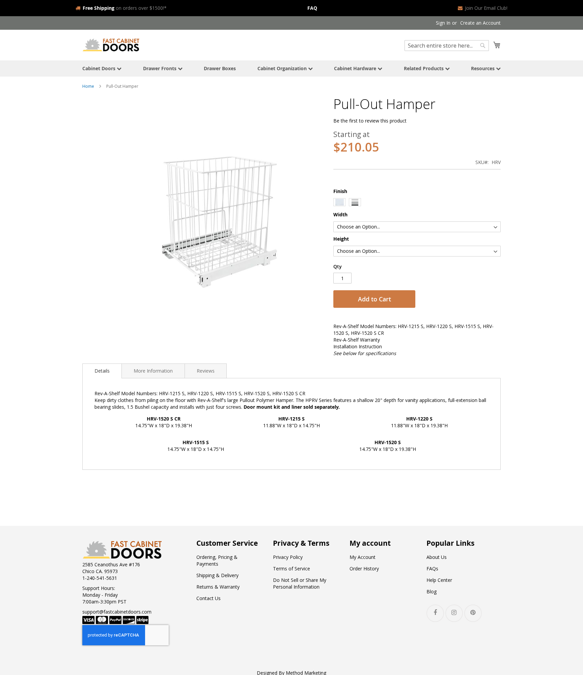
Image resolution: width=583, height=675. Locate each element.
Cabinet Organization (282, 68)
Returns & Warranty (218, 587)
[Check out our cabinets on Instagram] (454, 613)
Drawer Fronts (160, 68)
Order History (364, 568)
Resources (483, 68)
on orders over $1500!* (125, 8)
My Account (363, 557)
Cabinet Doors (99, 68)
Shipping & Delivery (217, 575)
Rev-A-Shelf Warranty (356, 339)
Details (102, 371)
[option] (339, 202)
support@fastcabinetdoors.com (116, 612)
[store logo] (111, 44)
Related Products (424, 68)
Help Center (439, 580)
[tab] (102, 370)
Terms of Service (291, 568)
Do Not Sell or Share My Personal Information (299, 583)
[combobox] (447, 45)
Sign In (443, 23)
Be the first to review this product (370, 120)
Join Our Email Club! (486, 8)
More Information (153, 371)
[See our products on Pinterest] (473, 613)
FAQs (432, 568)
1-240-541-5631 (99, 578)
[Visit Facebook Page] (435, 613)
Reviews (206, 371)
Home (88, 86)
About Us (436, 557)
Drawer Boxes (220, 68)
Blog (431, 591)
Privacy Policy (288, 557)
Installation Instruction (357, 346)
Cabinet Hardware (356, 68)
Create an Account (480, 23)
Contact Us (208, 598)
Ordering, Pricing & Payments (217, 560)
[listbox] (417, 203)
